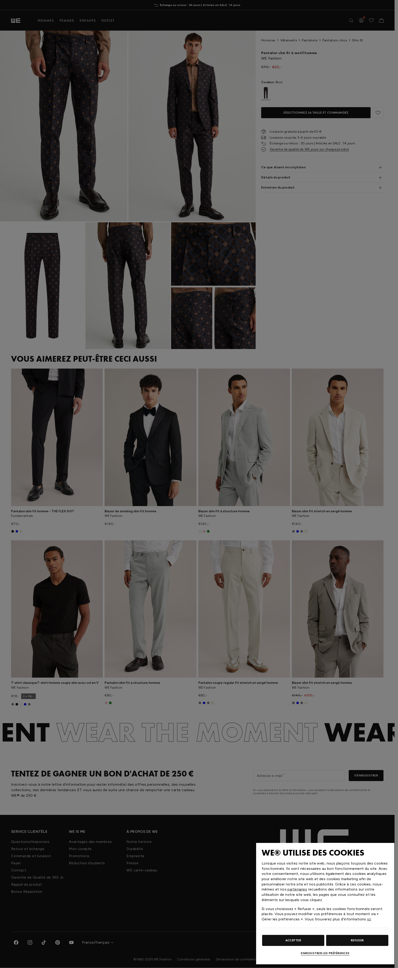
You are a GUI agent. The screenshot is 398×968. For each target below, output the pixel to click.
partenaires (297, 889)
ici (369, 919)
